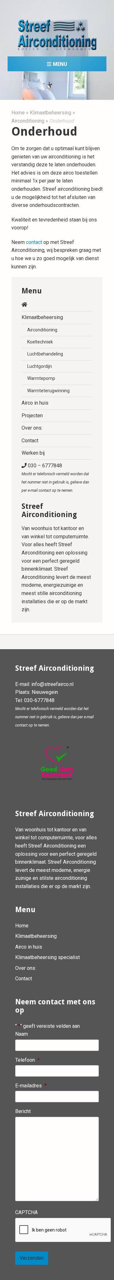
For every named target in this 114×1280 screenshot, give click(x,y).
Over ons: (32, 428)
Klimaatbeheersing (50, 113)
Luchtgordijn (39, 366)
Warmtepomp (41, 378)
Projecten (32, 416)
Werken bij (33, 453)
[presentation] (63, 1230)
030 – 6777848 (55, 478)
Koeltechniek (40, 341)
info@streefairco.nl (52, 684)
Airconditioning (27, 121)
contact (34, 242)
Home (18, 113)
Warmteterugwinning (48, 390)
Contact (30, 441)
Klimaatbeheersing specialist (47, 957)
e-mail (89, 717)
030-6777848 (39, 700)
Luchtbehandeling (45, 353)
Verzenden (32, 1258)
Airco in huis (35, 403)
